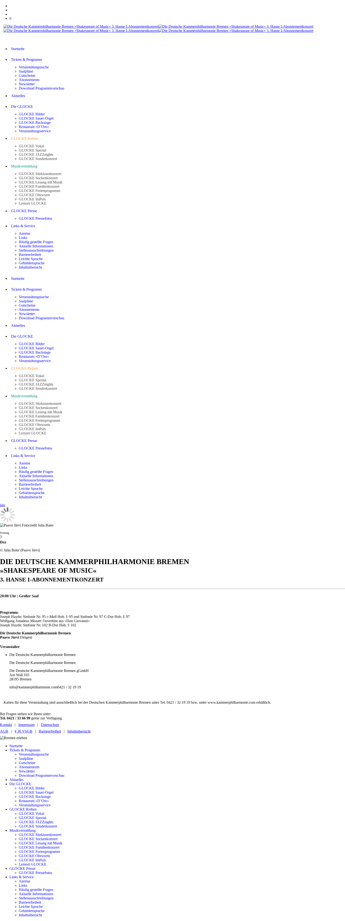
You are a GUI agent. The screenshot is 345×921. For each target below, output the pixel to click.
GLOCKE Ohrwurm (34, 856)
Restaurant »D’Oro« (34, 801)
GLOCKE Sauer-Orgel (36, 792)
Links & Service (21, 877)
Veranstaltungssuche (34, 754)
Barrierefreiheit (50, 731)
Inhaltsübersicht (79, 731)
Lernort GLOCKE (32, 864)
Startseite (16, 746)
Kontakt (6, 725)
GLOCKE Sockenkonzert (38, 839)
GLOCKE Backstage (35, 797)
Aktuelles (16, 780)
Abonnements (29, 767)
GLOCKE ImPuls (32, 860)
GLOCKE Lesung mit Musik (40, 843)
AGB (4, 731)
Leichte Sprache (31, 907)
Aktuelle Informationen (36, 894)
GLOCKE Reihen (23, 809)
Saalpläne (26, 759)
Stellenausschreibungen (36, 898)
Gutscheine (27, 763)
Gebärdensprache (32, 911)
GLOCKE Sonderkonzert (38, 826)
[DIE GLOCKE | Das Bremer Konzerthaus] (158, 28)
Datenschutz (50, 725)
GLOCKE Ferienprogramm (39, 852)
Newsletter (27, 771)
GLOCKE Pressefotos (35, 873)
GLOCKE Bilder (32, 788)
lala (2, 505)
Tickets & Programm (24, 750)
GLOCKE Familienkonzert (39, 847)
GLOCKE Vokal (31, 814)
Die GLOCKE (20, 784)
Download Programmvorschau (41, 775)
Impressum (26, 725)
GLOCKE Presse (22, 868)
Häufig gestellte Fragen (36, 890)
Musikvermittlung (22, 830)
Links (23, 885)
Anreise (24, 881)
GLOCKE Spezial (32, 818)
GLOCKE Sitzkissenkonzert (40, 835)
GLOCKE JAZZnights (36, 822)
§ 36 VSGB (23, 731)
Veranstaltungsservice (35, 805)
